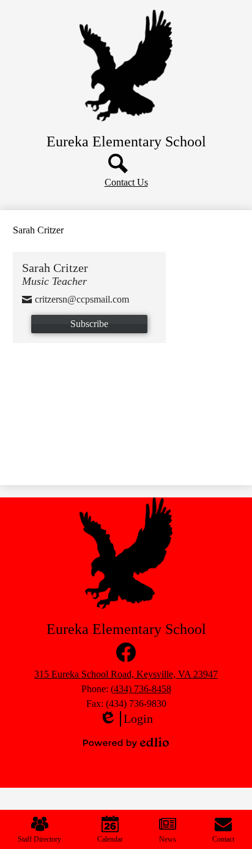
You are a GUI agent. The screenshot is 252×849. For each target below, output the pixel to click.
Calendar (110, 839)
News (167, 839)
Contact (223, 839)
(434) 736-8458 (141, 689)
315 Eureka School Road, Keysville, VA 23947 (126, 674)
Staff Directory (39, 839)
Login (126, 719)
